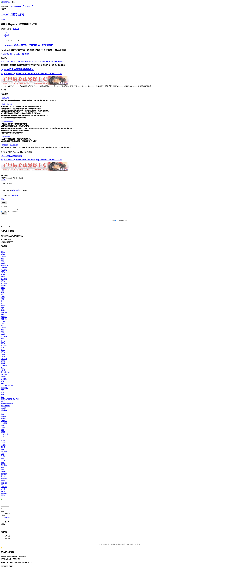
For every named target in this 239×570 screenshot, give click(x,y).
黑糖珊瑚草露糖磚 (7, 403)
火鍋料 (3, 308)
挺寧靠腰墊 (4, 388)
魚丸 (2, 303)
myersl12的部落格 (12, 14)
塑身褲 (3, 491)
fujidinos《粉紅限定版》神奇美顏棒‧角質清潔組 (28, 45)
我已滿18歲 (4, 566)
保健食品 (4, 356)
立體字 (3, 427)
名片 (5, 37)
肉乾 (2, 301)
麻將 (2, 454)
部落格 (6, 35)
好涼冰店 (4, 268)
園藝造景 (4, 377)
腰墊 (2, 392)
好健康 (3, 354)
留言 (17, 190)
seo (2, 484)
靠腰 (2, 390)
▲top (2, 199)
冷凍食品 (4, 312)
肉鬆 (2, 292)
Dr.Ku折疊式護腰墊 (7, 385)
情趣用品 (4, 465)
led (2, 438)
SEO (2, 412)
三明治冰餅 (4, 265)
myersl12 (3, 180)
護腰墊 (3, 394)
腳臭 (2, 259)
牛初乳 (3, 363)
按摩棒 (3, 467)
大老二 (3, 456)
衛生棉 (3, 476)
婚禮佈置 (4, 418)
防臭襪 (3, 263)
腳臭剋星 (4, 256)
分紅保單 (4, 374)
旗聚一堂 (4, 285)
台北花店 (4, 423)
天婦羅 (3, 306)
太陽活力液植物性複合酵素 (10, 399)
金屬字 (3, 432)
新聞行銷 (4, 487)
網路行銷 (4, 483)
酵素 (2, 368)
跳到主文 (4, 19)
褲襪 (2, 449)
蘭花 (2, 383)
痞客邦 (13, 190)
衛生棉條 (4, 478)
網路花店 (4, 416)
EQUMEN (4, 493)
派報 (2, 425)
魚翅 (2, 314)
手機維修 (4, 474)
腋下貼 (3, 274)
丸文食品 (4, 283)
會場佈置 (4, 421)
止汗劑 (3, 276)
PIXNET (105, 544)
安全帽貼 (4, 270)
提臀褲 (3, 495)
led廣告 (3, 440)
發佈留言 (3, 213)
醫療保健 (16, 29)
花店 (2, 414)
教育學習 (15, 195)
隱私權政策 (130, 544)
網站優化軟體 (5, 406)
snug (2, 325)
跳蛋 (2, 469)
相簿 (5, 32)
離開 (11, 566)
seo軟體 (3, 408)
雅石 (2, 381)
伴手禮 (3, 297)
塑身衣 (3, 489)
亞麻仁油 (4, 359)
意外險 (3, 370)
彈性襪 (3, 447)
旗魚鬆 (3, 288)
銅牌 (2, 430)
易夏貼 (3, 272)
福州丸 (3, 310)
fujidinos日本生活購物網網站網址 (17, 69)
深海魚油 (4, 365)
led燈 (2, 436)
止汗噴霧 (4, 279)
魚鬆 (2, 290)
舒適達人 (4, 480)
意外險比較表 (5, 372)
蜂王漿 (3, 361)
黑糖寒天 (4, 401)
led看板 (3, 445)
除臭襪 (3, 261)
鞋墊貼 (3, 281)
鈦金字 (3, 442)
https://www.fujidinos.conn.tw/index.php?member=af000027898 (31, 73)
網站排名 (4, 410)
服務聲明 (137, 544)
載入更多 (3, 202)
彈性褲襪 (4, 451)
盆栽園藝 (4, 379)
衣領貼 (3, 252)
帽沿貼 (3, 254)
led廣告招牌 (4, 434)
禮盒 (2, 294)
